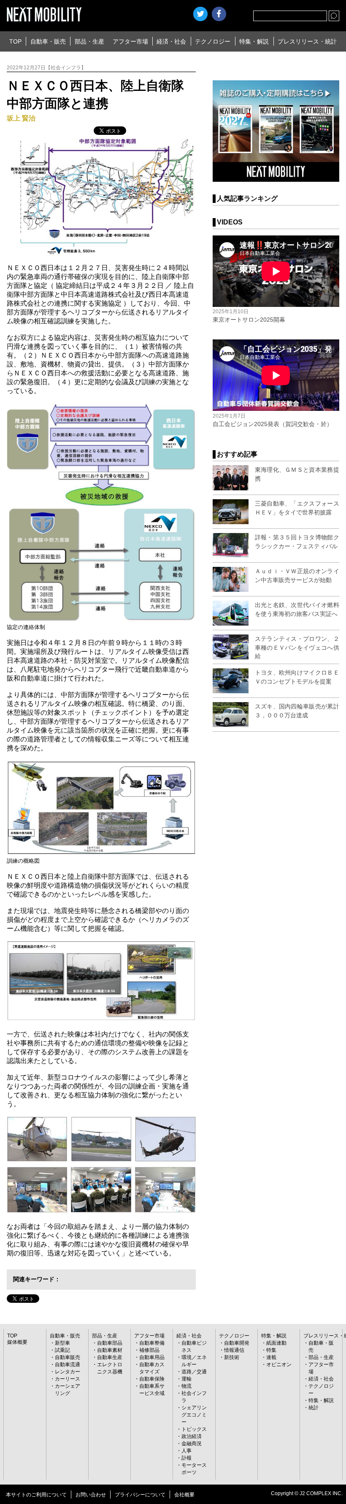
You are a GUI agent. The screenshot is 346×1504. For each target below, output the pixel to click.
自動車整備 (152, 1343)
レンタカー (67, 1372)
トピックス (194, 1429)
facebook (219, 14)
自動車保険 (152, 1379)
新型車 (62, 1343)
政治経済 (191, 1436)
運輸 (186, 1379)
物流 (186, 1386)
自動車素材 (109, 1350)
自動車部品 (109, 1343)
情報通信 (234, 1350)
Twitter (200, 14)
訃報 (186, 1458)
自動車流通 (67, 1364)
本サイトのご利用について (36, 1495)
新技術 (231, 1357)
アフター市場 (130, 41)
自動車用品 (152, 1357)
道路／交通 (194, 1372)
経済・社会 (171, 41)
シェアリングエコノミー (194, 1415)
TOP (15, 41)
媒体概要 (17, 1342)
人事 (186, 1451)
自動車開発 (236, 1343)
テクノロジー (212, 41)
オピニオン (279, 1364)
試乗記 (62, 1350)
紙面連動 (276, 1343)
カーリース (67, 1379)
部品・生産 (89, 41)
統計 (313, 1408)
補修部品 (149, 1350)
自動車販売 (67, 1357)
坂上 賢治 (21, 118)
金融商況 (191, 1444)
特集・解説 (254, 41)
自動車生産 (109, 1357)
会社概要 (184, 1495)
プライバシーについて (140, 1495)
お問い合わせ (91, 1495)
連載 (271, 1357)
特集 (271, 1350)
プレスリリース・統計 (307, 41)
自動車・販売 (48, 41)
